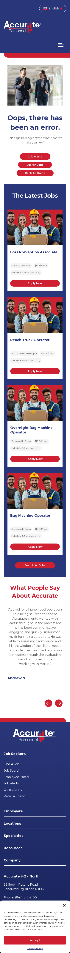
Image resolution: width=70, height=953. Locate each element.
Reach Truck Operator (30, 340)
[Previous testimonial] (48, 703)
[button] (64, 905)
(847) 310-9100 (26, 897)
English (54, 8)
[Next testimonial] (59, 703)
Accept (35, 940)
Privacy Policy (35, 948)
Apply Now (35, 283)
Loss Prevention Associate (33, 252)
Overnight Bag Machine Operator (31, 430)
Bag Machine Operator (30, 516)
